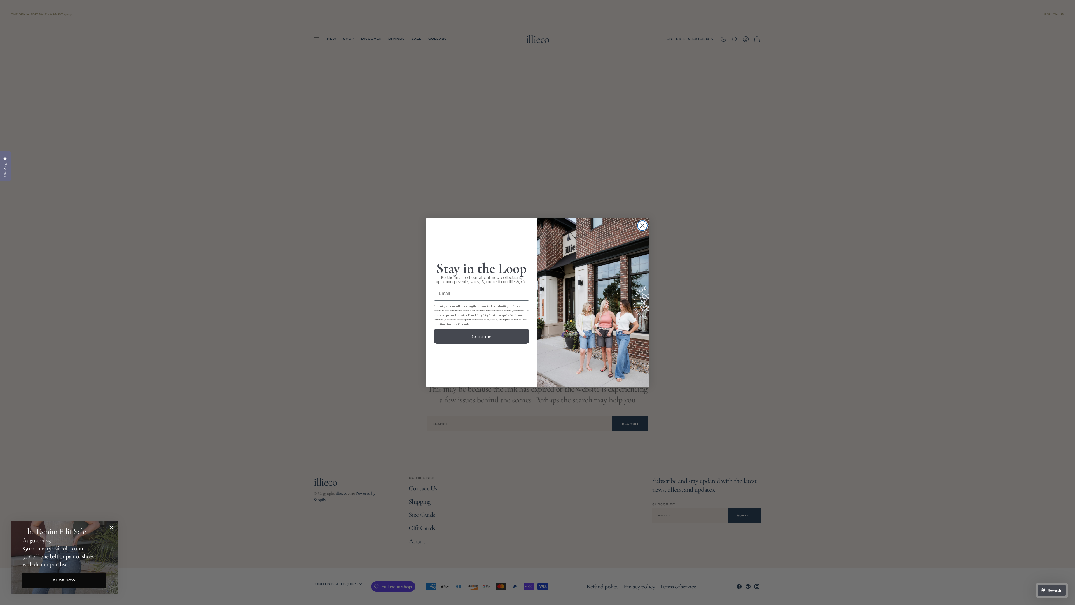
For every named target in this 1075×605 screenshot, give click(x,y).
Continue (481, 336)
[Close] (111, 527)
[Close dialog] (642, 226)
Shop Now (64, 580)
